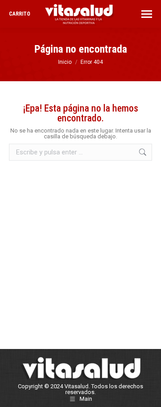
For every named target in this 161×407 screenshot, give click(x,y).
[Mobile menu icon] (146, 14)
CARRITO (19, 14)
